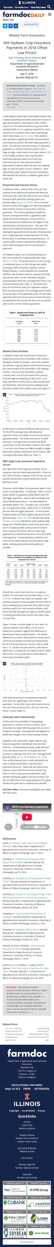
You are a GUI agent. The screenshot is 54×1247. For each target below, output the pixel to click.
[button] (49, 14)
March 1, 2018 (9, 261)
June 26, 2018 (39, 757)
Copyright (14, 1110)
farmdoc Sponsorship (27, 1177)
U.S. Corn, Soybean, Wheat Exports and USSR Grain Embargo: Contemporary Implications (14, 1034)
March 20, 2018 (24, 517)
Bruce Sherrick (33, 57)
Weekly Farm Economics (27, 1138)
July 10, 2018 (23, 757)
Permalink (11, 107)
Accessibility (28, 1110)
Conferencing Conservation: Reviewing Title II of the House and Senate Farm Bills (38, 1034)
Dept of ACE (13, 1088)
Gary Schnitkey (16, 57)
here (43, 996)
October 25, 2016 (11, 521)
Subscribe (27, 1174)
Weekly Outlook (27, 1135)
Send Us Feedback (27, 1077)
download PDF (31, 24)
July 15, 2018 (26, 136)
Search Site (27, 1125)
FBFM (27, 1088)
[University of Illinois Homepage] (27, 1100)
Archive (27, 1122)
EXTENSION (41, 1088)
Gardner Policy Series (27, 1141)
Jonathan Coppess (27, 60)
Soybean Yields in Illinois (27, 929)
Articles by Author (27, 1128)
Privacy (41, 1110)
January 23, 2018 (24, 202)
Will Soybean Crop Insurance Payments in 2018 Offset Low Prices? (26, 91)
